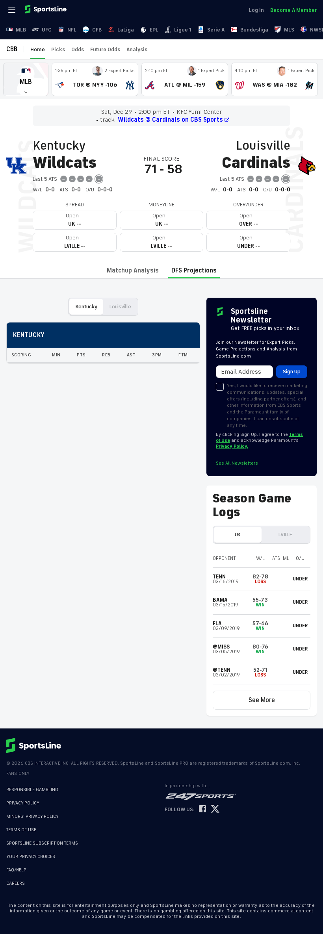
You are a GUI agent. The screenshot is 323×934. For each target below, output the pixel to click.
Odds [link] (77, 49)
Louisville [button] (120, 306)
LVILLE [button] (285, 534)
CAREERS (15, 883)
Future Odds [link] (105, 49)
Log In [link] (256, 10)
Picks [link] (58, 49)
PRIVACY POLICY (22, 803)
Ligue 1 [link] (182, 29)
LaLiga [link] (125, 29)
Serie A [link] (216, 29)
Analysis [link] (136, 49)
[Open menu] (12, 10)
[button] (25, 79)
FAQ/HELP (16, 870)
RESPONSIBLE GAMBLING (32, 790)
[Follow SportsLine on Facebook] (202, 809)
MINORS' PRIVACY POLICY (32, 816)
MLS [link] (289, 29)
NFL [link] (71, 29)
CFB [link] (97, 29)
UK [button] (238, 534)
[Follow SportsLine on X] (215, 809)
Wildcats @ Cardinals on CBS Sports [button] (170, 120)
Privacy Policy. (232, 446)
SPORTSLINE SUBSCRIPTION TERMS (42, 843)
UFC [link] (47, 29)
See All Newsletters (237, 463)
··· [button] (157, 49)
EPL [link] (154, 29)
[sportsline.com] (46, 9)
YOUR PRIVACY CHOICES (30, 857)
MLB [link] (21, 29)
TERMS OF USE (21, 830)
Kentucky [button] (86, 306)
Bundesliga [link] (254, 29)
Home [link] (37, 49)
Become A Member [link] (293, 10)
